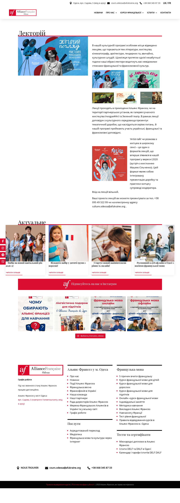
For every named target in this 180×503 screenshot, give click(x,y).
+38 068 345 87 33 (151, 3)
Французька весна (80, 387)
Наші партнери (78, 398)
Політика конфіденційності (83, 484)
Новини (98, 12)
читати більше (13, 272)
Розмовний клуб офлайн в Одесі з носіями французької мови (154, 264)
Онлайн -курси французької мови (138, 398)
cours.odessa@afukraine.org (124, 3)
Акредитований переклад (85, 430)
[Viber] (3, 262)
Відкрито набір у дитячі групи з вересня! (67, 264)
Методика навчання (131, 405)
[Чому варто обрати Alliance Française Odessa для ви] (35, 313)
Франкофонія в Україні (83, 390)
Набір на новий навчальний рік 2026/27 (24, 264)
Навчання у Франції (130, 412)
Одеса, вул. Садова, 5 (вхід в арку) (89, 3)
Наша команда (78, 394)
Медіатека (76, 434)
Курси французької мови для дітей (139, 379)
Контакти (165, 12)
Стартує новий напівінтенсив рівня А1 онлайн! (109, 264)
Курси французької (130, 12)
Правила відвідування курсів (58, 484)
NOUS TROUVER (30, 468)
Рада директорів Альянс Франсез (89, 401)
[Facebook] (3, 241)
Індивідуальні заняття (132, 401)
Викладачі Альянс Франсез (134, 409)
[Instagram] (3, 248)
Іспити (151, 12)
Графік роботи (78, 412)
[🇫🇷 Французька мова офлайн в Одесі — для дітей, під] (144, 313)
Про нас (110, 12)
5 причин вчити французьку (135, 376)
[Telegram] (3, 255)
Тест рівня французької (132, 416)
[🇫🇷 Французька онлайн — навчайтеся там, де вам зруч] (108, 313)
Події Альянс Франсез (82, 383)
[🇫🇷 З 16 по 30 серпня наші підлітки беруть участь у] (71, 313)
